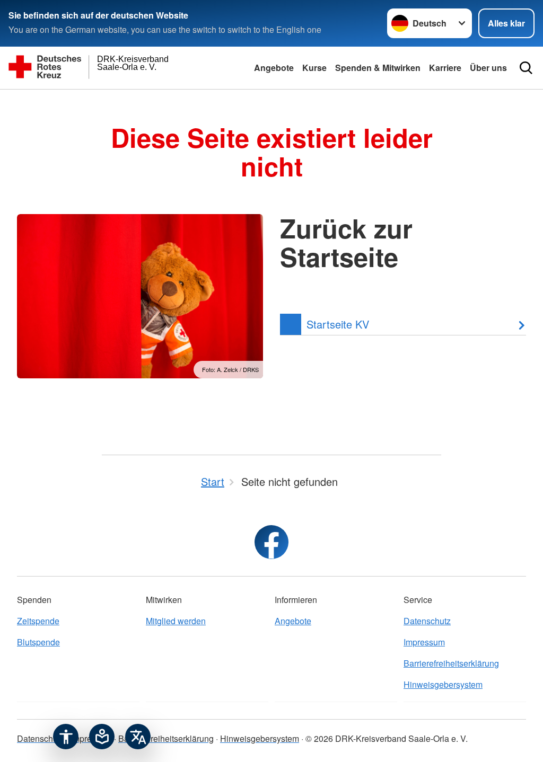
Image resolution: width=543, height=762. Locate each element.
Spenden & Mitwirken (378, 67)
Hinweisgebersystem (443, 684)
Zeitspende (38, 621)
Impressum (424, 642)
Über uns (488, 67)
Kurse (314, 67)
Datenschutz (427, 621)
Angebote (274, 67)
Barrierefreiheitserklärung (451, 663)
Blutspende (38, 642)
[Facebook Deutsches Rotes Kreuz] (271, 542)
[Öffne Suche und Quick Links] (526, 67)
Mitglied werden (176, 621)
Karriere (445, 67)
